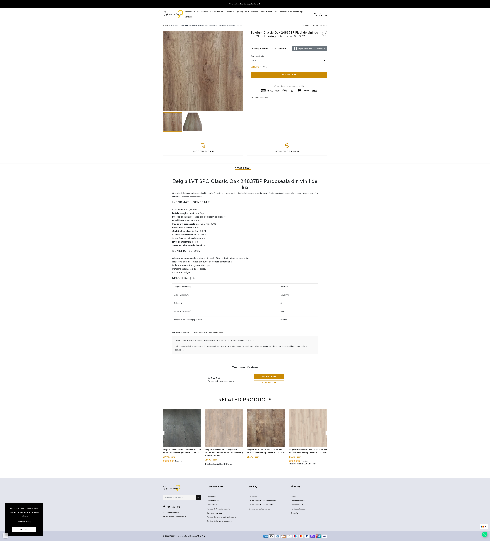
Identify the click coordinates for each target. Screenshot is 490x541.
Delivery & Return (259, 48)
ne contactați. (219, 332)
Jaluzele (230, 11)
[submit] (198, 497)
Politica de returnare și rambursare (221, 517)
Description (243, 168)
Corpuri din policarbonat (259, 509)
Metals (254, 11)
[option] (203, 71)
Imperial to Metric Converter (312, 48)
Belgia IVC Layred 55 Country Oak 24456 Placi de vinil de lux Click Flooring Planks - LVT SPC (224, 453)
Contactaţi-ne (213, 501)
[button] (484, 526)
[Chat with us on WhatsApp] (484, 534)
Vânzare (188, 17)
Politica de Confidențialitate (218, 509)
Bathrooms (202, 11)
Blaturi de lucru (217, 11)
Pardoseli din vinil (298, 501)
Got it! (24, 529)
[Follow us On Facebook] (164, 507)
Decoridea (174, 536)
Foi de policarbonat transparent (262, 501)
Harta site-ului (212, 505)
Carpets (294, 513)
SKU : (253, 98)
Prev (307, 25)
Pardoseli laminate (298, 509)
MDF (247, 11)
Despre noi (211, 497)
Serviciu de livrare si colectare (219, 521)
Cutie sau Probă (257, 56)
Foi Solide (253, 497)
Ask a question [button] (269, 383)
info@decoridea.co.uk (176, 516)
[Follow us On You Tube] (174, 507)
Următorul (319, 25)
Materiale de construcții (291, 11)
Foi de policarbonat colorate (261, 505)
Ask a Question (278, 48)
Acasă (165, 25)
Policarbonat (266, 11)
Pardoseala (190, 11)
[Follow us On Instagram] (178, 507)
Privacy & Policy (24, 521)
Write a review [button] (269, 376)
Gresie (293, 497)
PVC (276, 11)
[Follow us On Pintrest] (169, 507)
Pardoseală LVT (297, 505)
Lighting (239, 11)
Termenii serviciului (215, 513)
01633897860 (172, 512)
